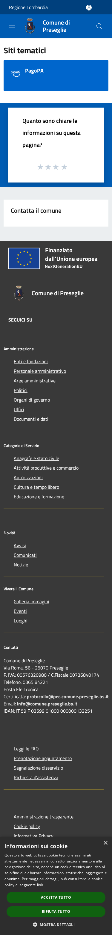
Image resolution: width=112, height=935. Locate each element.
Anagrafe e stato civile (36, 458)
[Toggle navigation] (12, 25)
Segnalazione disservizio (38, 767)
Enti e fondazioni (31, 361)
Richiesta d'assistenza (36, 777)
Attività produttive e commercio (46, 467)
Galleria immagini (31, 601)
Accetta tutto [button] (56, 897)
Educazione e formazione (39, 496)
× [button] (105, 843)
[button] (56, 924)
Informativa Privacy (33, 835)
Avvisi (20, 545)
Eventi (20, 611)
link (40, 884)
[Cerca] (99, 26)
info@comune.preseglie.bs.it (47, 703)
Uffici (19, 409)
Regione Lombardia (28, 7)
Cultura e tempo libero (36, 487)
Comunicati (25, 555)
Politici (20, 390)
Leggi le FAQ (26, 748)
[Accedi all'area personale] (89, 8)
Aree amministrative (35, 380)
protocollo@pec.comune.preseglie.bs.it (68, 696)
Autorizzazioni (28, 477)
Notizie (21, 564)
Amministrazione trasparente (43, 816)
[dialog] (56, 886)
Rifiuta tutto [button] (56, 911)
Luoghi (20, 620)
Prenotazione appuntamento (43, 758)
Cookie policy (27, 826)
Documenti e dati (31, 419)
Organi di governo (32, 399)
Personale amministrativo (40, 371)
